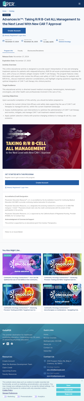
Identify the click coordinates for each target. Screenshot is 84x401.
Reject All (68, 394)
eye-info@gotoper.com (56, 376)
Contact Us (48, 348)
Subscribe (47, 351)
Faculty (20, 51)
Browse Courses (50, 338)
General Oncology (65, 41)
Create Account (14, 31)
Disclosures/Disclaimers (36, 51)
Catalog (11, 11)
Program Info (8, 51)
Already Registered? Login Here (15, 35)
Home (4, 11)
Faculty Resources (9, 374)
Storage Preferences (9, 393)
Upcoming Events (9, 371)
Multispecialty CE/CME (52, 341)
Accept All (68, 390)
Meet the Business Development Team (17, 364)
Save (68, 385)
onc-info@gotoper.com (56, 370)
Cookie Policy (7, 390)
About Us (47, 344)
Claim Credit (7, 368)
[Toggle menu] (79, 4)
